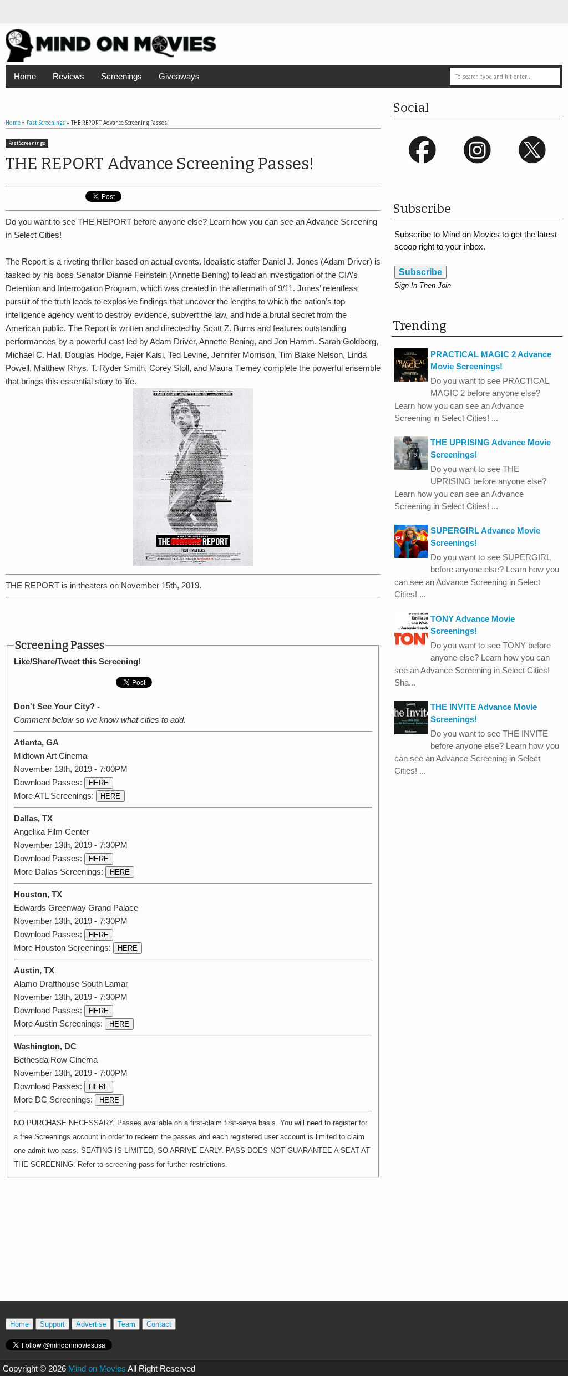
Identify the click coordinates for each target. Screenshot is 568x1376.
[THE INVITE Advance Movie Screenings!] (411, 731)
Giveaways (179, 76)
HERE (99, 783)
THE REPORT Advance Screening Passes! (160, 164)
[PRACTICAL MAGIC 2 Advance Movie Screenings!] (411, 378)
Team (126, 1324)
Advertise (91, 1324)
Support (52, 1324)
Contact (158, 1324)
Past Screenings (26, 143)
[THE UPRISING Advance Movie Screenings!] (411, 466)
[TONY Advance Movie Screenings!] (411, 643)
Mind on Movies (97, 1368)
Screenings (121, 76)
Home (25, 76)
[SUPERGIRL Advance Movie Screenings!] (411, 555)
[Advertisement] (193, 618)
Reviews (68, 76)
